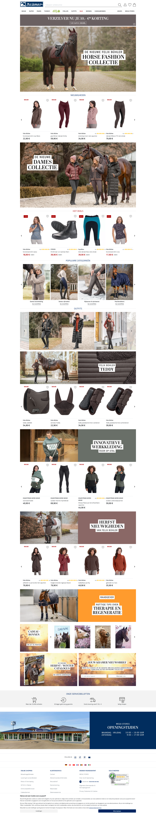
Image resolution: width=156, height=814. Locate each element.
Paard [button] (39, 11)
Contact (52, 774)
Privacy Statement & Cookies (88, 791)
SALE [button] (81, 11)
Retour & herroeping (27, 781)
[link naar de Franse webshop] (78, 765)
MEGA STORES (129, 11)
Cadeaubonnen (25, 792)
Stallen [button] (65, 11)
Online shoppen (26, 771)
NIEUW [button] (24, 11)
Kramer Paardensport (87, 771)
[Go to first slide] (134, 59)
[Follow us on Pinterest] (84, 757)
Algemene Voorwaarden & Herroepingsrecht (87, 786)
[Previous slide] (21, 59)
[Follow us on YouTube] (89, 757)
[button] (56, 11)
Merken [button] (89, 11)
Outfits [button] (74, 11)
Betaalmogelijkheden (27, 774)
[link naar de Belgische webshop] (82, 765)
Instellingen (39, 811)
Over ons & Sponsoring (86, 778)
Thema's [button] (47, 11)
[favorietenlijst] (129, 4)
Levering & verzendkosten (29, 778)
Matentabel (53, 789)
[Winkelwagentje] (134, 4)
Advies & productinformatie (58, 778)
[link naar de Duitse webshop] (66, 765)
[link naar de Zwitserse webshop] (74, 765)
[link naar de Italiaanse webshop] (89, 765)
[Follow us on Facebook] (80, 757)
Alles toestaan (117, 811)
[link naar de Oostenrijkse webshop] (70, 765)
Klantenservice (55, 771)
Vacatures (89, 781)
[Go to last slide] (21, 120)
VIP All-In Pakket (26, 785)
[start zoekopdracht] (120, 5)
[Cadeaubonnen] (34, 638)
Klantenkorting (54, 785)
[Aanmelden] (125, 4)
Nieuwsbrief (54, 781)
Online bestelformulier (28, 789)
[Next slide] (134, 120)
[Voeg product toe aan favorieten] (47, 100)
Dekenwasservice (55, 792)
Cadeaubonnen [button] (100, 11)
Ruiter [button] (31, 11)
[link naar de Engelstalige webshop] (85, 765)
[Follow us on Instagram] (75, 757)
